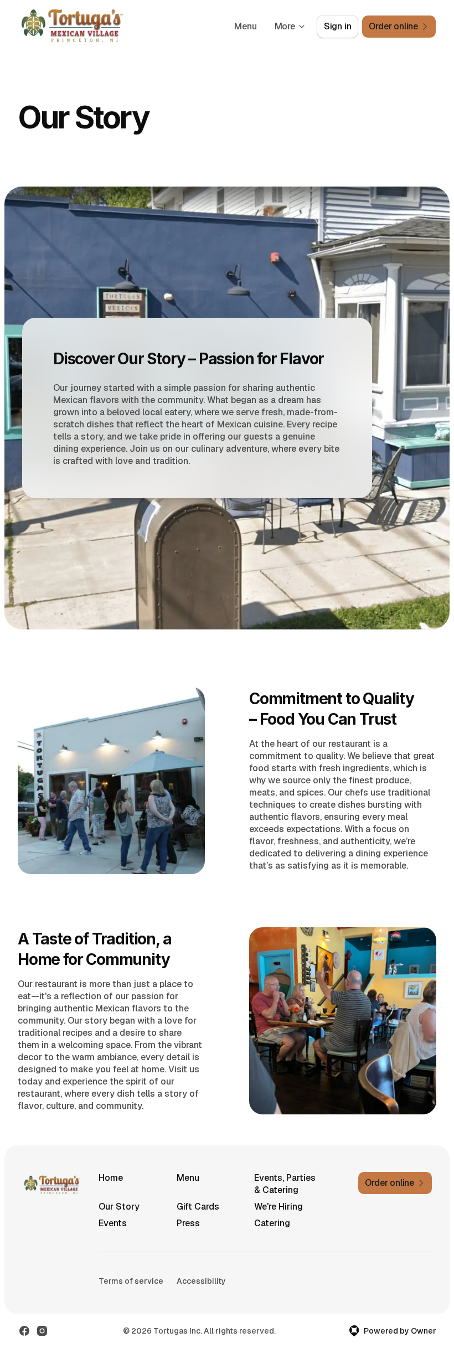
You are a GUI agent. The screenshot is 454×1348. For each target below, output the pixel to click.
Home (111, 1178)
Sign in (338, 26)
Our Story (119, 1206)
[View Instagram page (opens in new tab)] (42, 1330)
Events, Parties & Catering (285, 1184)
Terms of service (131, 1281)
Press (188, 1223)
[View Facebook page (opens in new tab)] (24, 1330)
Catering (272, 1223)
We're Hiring (278, 1206)
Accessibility (201, 1281)
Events (113, 1223)
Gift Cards (198, 1206)
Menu (245, 26)
